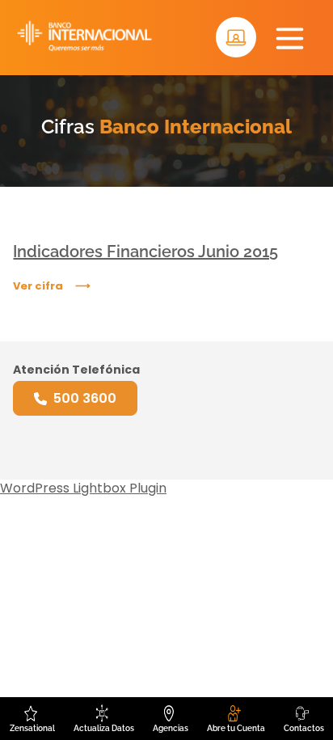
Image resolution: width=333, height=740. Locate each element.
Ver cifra (38, 286)
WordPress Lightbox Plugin (83, 488)
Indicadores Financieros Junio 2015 (145, 251)
